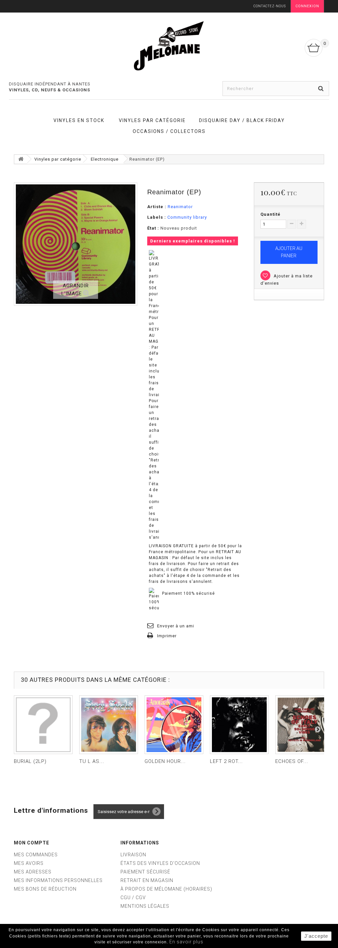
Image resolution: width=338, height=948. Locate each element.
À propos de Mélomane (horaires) (166, 889)
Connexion (307, 6)
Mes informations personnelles (58, 880)
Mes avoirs (29, 863)
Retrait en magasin (146, 880)
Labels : (156, 217)
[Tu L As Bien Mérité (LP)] (108, 724)
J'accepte (316, 936)
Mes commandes (36, 854)
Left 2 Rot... (226, 761)
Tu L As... (91, 761)
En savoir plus (186, 941)
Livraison (133, 854)
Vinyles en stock (78, 120)
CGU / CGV (133, 897)
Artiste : (156, 206)
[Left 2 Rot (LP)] (239, 724)
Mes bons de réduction (45, 889)
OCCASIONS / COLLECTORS (169, 131)
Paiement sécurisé (145, 871)
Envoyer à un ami (175, 625)
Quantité (270, 214)
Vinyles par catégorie (152, 120)
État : (153, 228)
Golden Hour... (165, 761)
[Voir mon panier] (313, 48)
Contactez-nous (270, 6)
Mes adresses (32, 871)
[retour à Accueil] (21, 159)
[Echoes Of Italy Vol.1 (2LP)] (304, 724)
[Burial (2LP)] (43, 724)
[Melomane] (169, 45)
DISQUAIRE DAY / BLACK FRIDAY (242, 120)
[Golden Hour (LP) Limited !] (174, 724)
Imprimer (167, 635)
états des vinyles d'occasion (160, 863)
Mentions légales (144, 906)
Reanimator (180, 206)
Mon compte (31, 842)
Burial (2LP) (30, 761)
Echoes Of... (291, 761)
